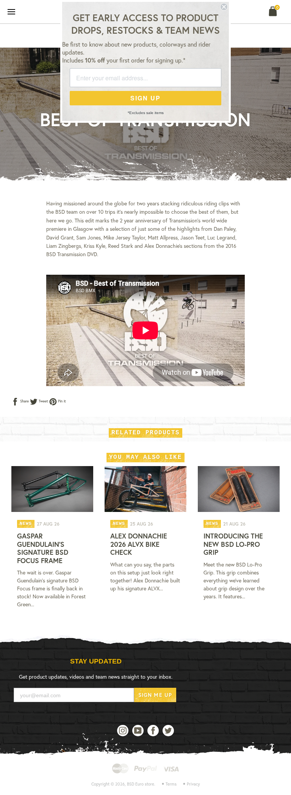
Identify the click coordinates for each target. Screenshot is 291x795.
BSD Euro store (140, 784)
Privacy (193, 784)
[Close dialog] (224, 7)
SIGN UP (145, 98)
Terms (171, 784)
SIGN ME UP (155, 694)
